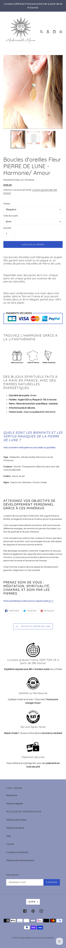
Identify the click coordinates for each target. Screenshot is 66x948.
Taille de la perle (10, 216)
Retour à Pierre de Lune (35, 626)
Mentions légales (14, 803)
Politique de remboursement (20, 860)
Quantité (7, 228)
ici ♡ (51, 601)
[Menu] (61, 31)
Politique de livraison (16, 820)
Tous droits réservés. (45, 938)
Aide (8, 836)
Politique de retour (15, 828)
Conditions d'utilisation (17, 852)
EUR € (32, 901)
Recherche (11, 795)
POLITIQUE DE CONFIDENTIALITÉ (23, 812)
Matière (6, 204)
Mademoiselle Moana (28, 938)
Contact (10, 844)
